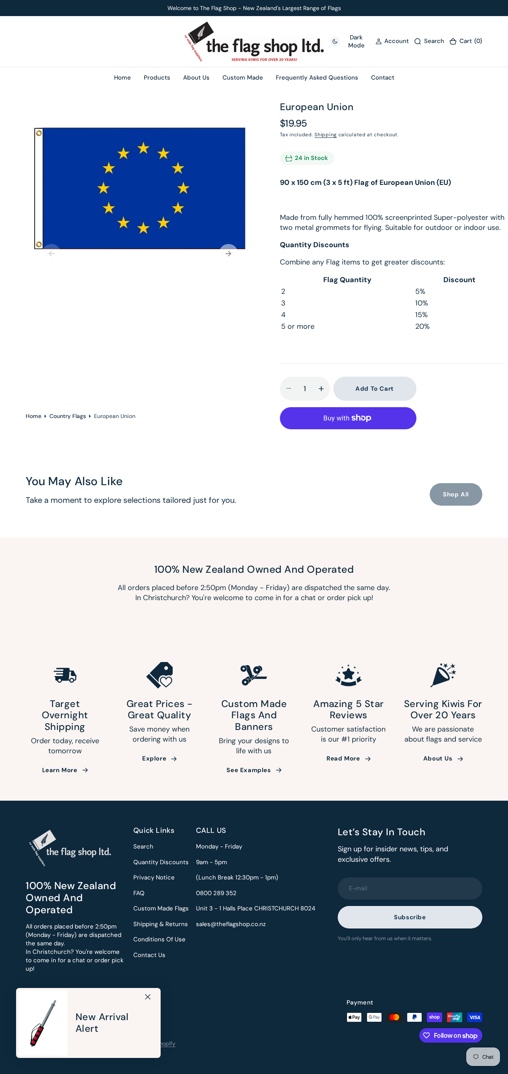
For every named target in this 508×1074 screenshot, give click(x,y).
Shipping (325, 134)
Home (33, 416)
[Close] (148, 997)
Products (157, 78)
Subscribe (410, 917)
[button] (465, 41)
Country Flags (67, 416)
